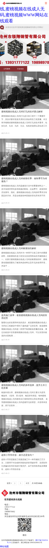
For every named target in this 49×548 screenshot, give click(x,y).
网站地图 (4, 546)
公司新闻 (7, 69)
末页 (27, 483)
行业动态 (20, 69)
